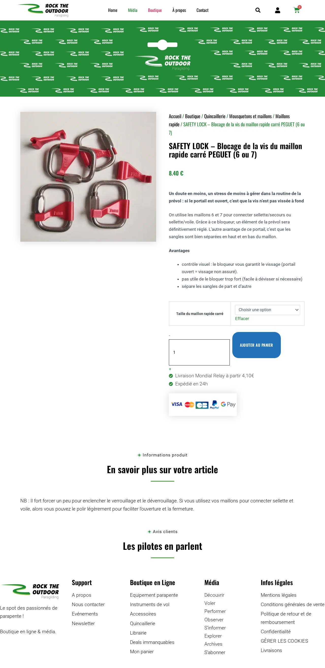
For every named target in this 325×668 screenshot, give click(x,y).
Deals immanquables (152, 642)
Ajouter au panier (256, 345)
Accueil (175, 115)
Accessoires (143, 614)
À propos (179, 10)
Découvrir (214, 595)
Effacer (242, 318)
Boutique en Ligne (152, 582)
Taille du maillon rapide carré (199, 314)
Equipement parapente (154, 595)
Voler (209, 603)
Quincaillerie (214, 115)
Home (112, 10)
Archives (213, 644)
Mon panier (142, 652)
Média (132, 10)
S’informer (215, 628)
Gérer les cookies (284, 641)
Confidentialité (276, 632)
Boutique (155, 10)
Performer (215, 611)
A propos (81, 595)
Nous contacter (88, 604)
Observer (213, 620)
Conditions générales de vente (292, 604)
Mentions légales (279, 595)
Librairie (138, 633)
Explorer (213, 636)
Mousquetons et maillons (250, 115)
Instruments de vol (149, 604)
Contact (202, 10)
